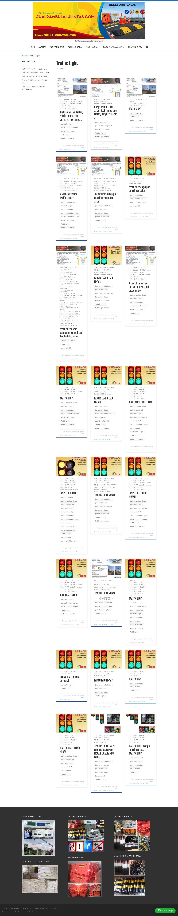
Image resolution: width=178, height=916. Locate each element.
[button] (165, 910)
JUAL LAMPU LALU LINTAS (140, 402)
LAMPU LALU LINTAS (103, 680)
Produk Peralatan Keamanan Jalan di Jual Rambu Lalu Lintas (71, 333)
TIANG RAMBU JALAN (31, 80)
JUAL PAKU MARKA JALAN (33, 86)
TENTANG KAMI (28, 69)
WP (14, 912)
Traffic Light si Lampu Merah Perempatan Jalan (105, 198)
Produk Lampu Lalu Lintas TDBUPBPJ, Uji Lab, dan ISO (139, 287)
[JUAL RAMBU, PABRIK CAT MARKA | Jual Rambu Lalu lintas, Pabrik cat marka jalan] (89, 20)
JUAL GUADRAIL (28, 76)
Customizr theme (38, 912)
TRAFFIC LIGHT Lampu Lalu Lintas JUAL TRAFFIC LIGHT (139, 750)
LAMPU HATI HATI (68, 493)
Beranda (25, 55)
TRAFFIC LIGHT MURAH (105, 494)
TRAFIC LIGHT (135, 108)
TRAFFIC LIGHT (67, 398)
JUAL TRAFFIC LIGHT (69, 595)
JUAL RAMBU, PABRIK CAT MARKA (24, 908)
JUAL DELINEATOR (30, 72)
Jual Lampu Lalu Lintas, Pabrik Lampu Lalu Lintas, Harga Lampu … (71, 116)
